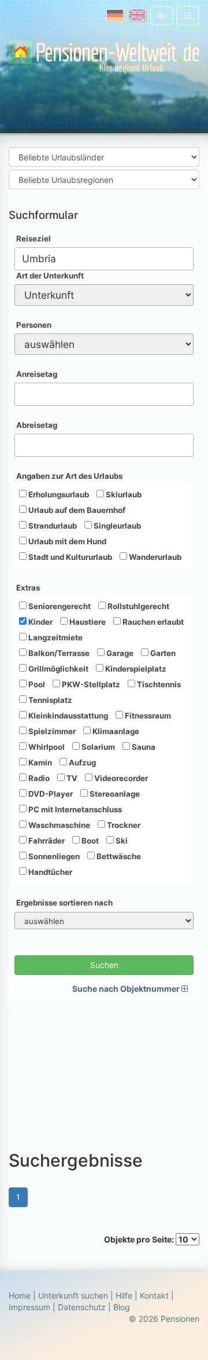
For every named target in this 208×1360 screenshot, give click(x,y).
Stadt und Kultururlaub (69, 557)
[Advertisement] (104, 1072)
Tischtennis (158, 684)
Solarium (97, 747)
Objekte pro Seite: (140, 1239)
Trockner (122, 825)
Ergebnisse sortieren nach (64, 902)
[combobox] (104, 258)
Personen (33, 324)
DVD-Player (50, 793)
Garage (119, 653)
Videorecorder (120, 778)
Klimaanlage (115, 731)
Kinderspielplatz (134, 668)
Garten (162, 653)
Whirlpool (46, 747)
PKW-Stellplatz (90, 684)
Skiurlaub (123, 494)
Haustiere (87, 621)
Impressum (29, 1307)
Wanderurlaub (154, 557)
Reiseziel (33, 238)
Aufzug (81, 762)
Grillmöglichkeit (57, 668)
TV (71, 778)
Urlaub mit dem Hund (66, 541)
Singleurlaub (116, 525)
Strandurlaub (52, 525)
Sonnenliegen (53, 856)
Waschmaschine (58, 825)
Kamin (39, 762)
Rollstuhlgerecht (137, 606)
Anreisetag (36, 374)
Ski (121, 840)
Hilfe (124, 1295)
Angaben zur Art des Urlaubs (69, 476)
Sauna (142, 747)
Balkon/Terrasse (58, 653)
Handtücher (49, 872)
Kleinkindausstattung (67, 715)
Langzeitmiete (55, 637)
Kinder (40, 621)
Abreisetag (36, 425)
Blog (121, 1307)
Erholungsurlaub (58, 494)
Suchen (104, 965)
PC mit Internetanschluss (74, 809)
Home (20, 1295)
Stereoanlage (114, 793)
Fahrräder (46, 840)
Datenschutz (82, 1307)
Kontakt (154, 1295)
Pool (36, 684)
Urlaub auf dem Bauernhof (76, 510)
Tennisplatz (49, 700)
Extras (28, 587)
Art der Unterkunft (50, 275)
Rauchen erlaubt (152, 621)
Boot (89, 840)
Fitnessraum (147, 715)
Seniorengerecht (59, 606)
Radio (38, 778)
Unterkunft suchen (73, 1295)
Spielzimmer (51, 731)
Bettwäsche (118, 856)
